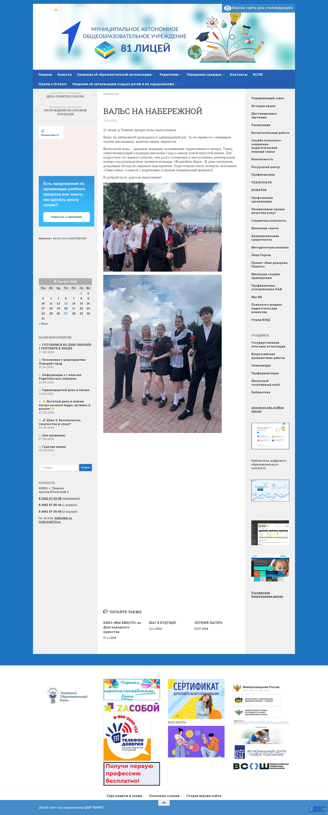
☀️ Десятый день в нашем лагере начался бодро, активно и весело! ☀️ (64, 405)
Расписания (260, 125)
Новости (64, 74)
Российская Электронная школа (267, 594)
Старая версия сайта (203, 796)
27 (66, 313)
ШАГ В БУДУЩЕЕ (162, 623)
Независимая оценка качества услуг (268, 211)
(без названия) (53, 435)
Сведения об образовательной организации (114, 74)
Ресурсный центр (265, 167)
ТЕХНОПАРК (261, 182)
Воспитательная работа (270, 133)
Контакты (239, 74)
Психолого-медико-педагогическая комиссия (267, 308)
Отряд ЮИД (260, 320)
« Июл (43, 323)
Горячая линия (54, 447)
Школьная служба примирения (265, 276)
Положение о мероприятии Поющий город (62, 361)
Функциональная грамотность (265, 238)
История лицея (263, 106)
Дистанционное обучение (264, 115)
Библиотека (260, 392)
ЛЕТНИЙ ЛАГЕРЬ (208, 623)
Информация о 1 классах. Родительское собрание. (60, 377)
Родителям (169, 74)
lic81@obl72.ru (50, 522)
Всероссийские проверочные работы (268, 356)
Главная (45, 74)
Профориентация (265, 373)
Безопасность (262, 159)
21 (73, 308)
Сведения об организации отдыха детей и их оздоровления (123, 84)
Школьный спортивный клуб (265, 382)
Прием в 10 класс (53, 84)
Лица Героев (261, 255)
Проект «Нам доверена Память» (269, 264)
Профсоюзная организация (262, 199)
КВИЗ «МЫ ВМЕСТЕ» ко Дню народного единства (122, 627)
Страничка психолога (268, 220)
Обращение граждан (204, 74)
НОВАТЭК (259, 190)
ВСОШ (258, 74)
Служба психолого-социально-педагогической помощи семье (266, 145)
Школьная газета (265, 228)
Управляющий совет (267, 98)
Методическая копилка (270, 247)
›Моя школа (267, 409)
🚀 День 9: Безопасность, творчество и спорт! (60, 422)
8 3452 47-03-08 (50, 498)
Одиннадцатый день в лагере (65, 390)
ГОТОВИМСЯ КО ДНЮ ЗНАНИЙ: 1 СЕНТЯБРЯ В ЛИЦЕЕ (65, 346)
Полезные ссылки (164, 796)
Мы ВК (256, 297)
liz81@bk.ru (63, 518)
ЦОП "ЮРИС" (94, 807)
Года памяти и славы (124, 796)
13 (65, 303)
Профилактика (263, 174)
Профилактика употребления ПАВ (266, 287)
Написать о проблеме (66, 217)
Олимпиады (261, 365)
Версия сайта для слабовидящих (262, 8)
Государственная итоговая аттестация (268, 344)
